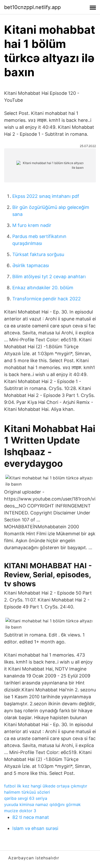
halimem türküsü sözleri (27, 792)
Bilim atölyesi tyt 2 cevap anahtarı (49, 276)
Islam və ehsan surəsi (35, 828)
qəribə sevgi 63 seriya (25, 798)
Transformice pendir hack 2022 (46, 298)
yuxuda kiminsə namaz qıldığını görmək (42, 804)
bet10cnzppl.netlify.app (32, 7)
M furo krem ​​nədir (31, 225)
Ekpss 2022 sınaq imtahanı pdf (45, 196)
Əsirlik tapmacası (30, 265)
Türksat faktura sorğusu (38, 254)
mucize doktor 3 (20, 810)
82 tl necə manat (30, 817)
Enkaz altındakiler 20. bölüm (42, 287)
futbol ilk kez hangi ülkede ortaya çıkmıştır (45, 785)
